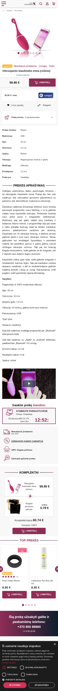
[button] (29, 117)
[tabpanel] (29, 36)
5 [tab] (30, 52)
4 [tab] (27, 52)
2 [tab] (21, 52)
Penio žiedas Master (11, 581)
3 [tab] (24, 52)
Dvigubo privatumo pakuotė (29, 506)
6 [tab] (33, 52)
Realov (23, 130)
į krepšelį (16, 594)
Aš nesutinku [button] (42, 685)
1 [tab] (18, 52)
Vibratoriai (9, 10)
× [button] (55, 644)
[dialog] (29, 666)
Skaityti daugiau (9, 662)
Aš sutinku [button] (15, 685)
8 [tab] (39, 52)
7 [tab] (36, 52)
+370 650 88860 (29, 627)
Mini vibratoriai (18, 10)
